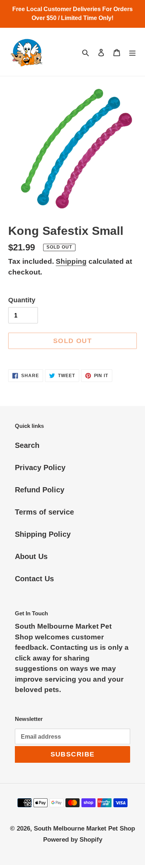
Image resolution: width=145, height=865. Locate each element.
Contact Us (34, 579)
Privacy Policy (40, 467)
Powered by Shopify (72, 839)
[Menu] (132, 52)
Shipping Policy (43, 534)
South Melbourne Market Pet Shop (84, 828)
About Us (31, 556)
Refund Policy (39, 490)
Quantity (21, 300)
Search (27, 445)
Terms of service (44, 512)
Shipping (71, 261)
